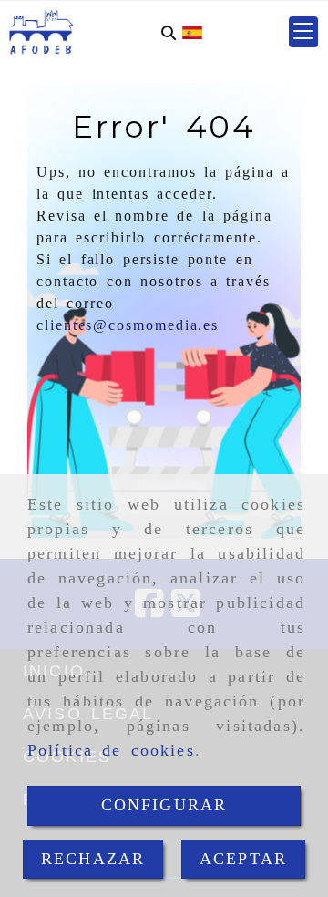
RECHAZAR (93, 859)
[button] (303, 31)
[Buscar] (168, 32)
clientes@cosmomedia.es (127, 325)
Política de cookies (111, 750)
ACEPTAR (243, 859)
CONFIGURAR (164, 805)
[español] (192, 31)
